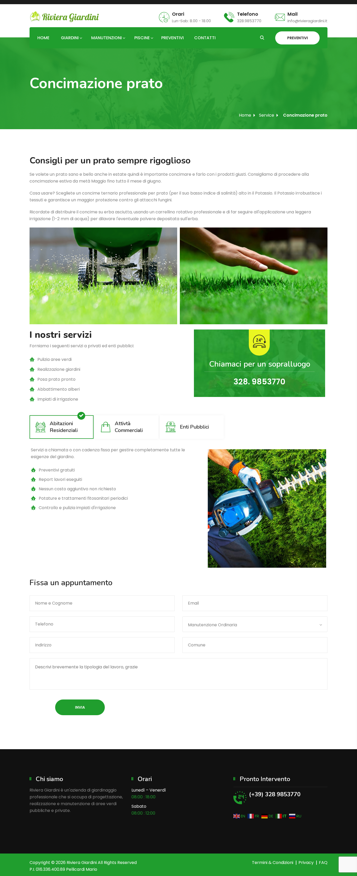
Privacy (306, 863)
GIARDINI (70, 38)
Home (245, 115)
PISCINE (142, 38)
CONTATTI (205, 38)
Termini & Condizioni (272, 863)
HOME (43, 38)
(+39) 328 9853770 (275, 794)
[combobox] (254, 624)
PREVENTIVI (172, 38)
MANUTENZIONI (106, 38)
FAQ (323, 863)
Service (266, 115)
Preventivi (297, 38)
